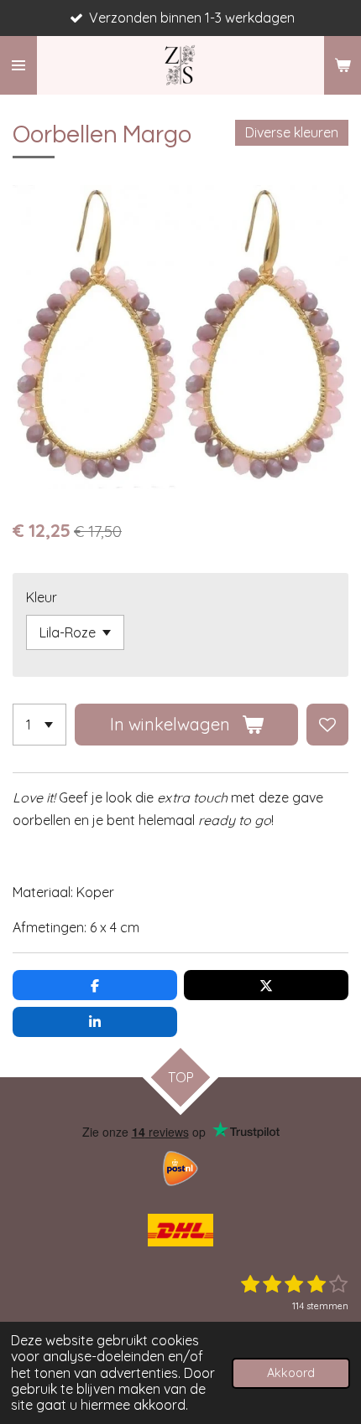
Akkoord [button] (291, 1372)
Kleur (41, 597)
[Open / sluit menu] (18, 65)
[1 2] (39, 725)
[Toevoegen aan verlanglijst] (327, 725)
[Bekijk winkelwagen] (342, 65)
